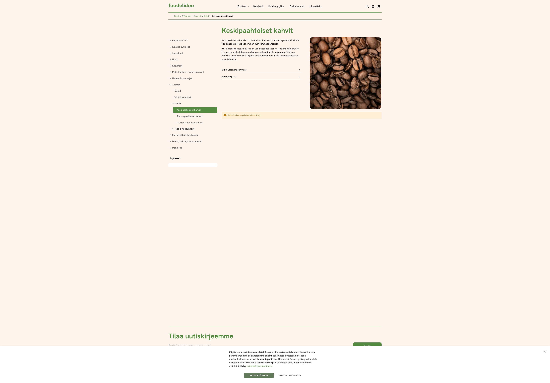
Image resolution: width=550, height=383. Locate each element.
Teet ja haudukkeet (184, 128)
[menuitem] (242, 6)
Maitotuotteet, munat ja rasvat (188, 72)
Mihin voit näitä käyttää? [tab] (234, 69)
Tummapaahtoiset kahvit (189, 116)
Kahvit (207, 16)
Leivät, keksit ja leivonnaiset (187, 141)
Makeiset (177, 147)
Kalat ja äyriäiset (181, 46)
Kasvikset (177, 65)
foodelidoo (181, 5)
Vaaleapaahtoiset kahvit (189, 122)
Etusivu (177, 16)
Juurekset (177, 53)
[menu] (280, 6)
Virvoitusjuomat (182, 97)
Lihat (174, 59)
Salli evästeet (259, 375)
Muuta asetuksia (290, 375)
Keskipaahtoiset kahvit (189, 109)
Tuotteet (187, 16)
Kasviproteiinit (179, 40)
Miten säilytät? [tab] (229, 76)
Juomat (198, 16)
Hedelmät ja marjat (182, 78)
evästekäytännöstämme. (259, 366)
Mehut (177, 90)
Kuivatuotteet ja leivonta (185, 135)
